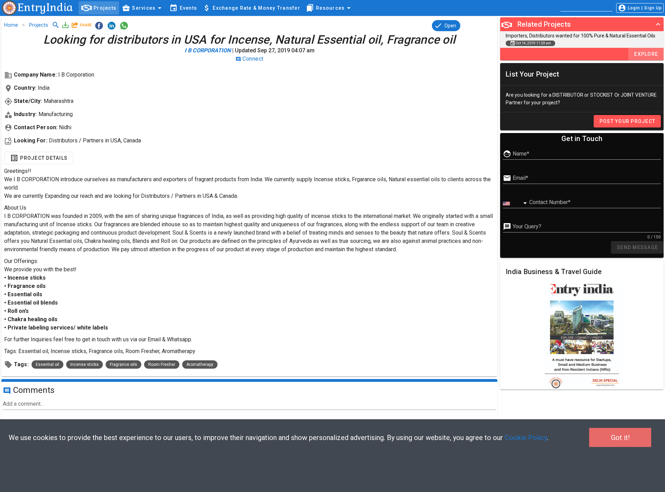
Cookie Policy (526, 437)
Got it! (620, 437)
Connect (250, 58)
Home (11, 25)
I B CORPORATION (208, 50)
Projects (38, 25)
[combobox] (516, 203)
